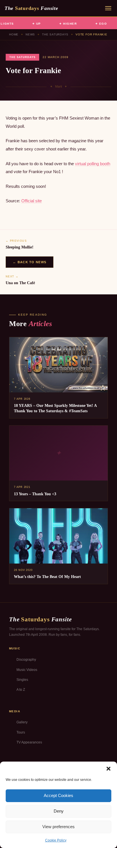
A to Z (20, 690)
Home (13, 34)
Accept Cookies (58, 795)
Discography (26, 660)
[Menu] (108, 8)
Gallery (22, 722)
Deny (59, 811)
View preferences (58, 826)
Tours (20, 732)
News (30, 34)
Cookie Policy (55, 840)
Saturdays (31, 8)
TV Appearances (29, 742)
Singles (22, 680)
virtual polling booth (92, 163)
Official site (31, 200)
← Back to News (29, 262)
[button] (108, 769)
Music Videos (26, 670)
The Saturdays (55, 34)
